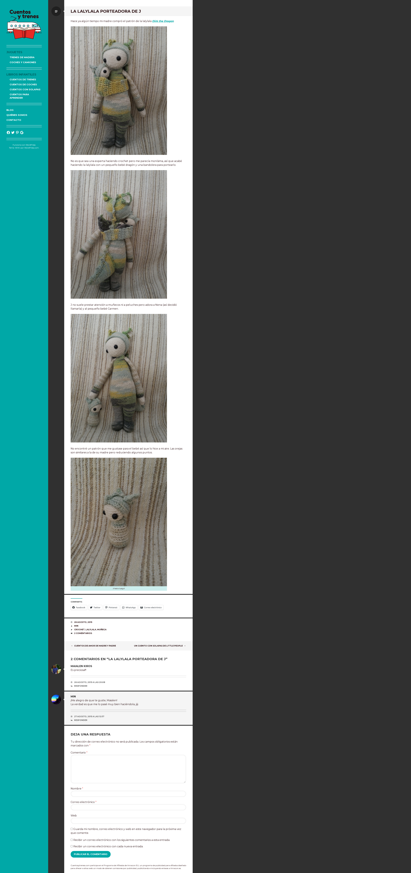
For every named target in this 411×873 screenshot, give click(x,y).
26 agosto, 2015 (83, 622)
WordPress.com (31, 148)
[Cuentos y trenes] (24, 24)
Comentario (79, 752)
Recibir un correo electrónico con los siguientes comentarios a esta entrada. (121, 840)
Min (76, 626)
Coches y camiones (23, 62)
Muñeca (101, 629)
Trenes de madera (22, 57)
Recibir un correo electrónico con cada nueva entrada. (108, 846)
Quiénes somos (16, 115)
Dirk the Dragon (163, 21)
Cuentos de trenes (23, 79)
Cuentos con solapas (25, 89)
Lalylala (91, 629)
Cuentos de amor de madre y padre (95, 646)
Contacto (13, 120)
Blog (9, 110)
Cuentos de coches (23, 84)
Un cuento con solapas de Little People (158, 646)
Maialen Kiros (81, 666)
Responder (80, 686)
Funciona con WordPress (24, 145)
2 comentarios (83, 633)
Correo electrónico (83, 802)
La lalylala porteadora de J (106, 11)
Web (74, 815)
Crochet (79, 629)
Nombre (77, 788)
